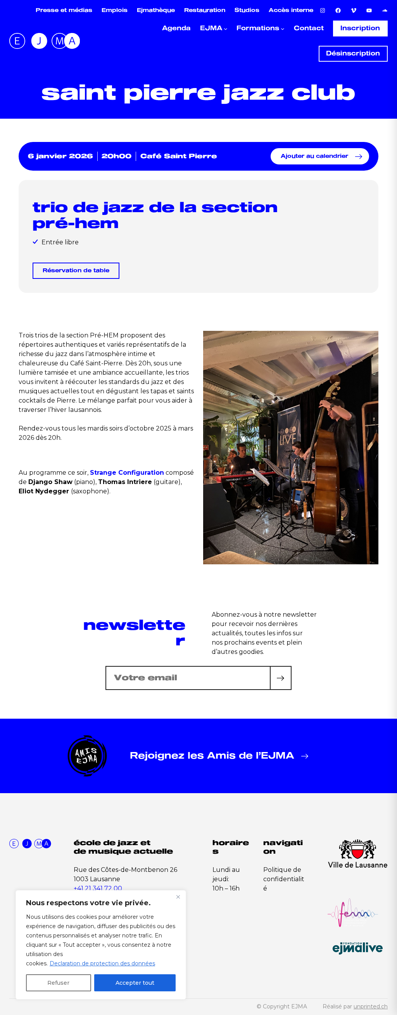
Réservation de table (76, 270)
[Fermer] (178, 896)
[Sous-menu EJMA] (226, 29)
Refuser (58, 982)
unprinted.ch (371, 1006)
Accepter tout (135, 982)
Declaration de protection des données (102, 963)
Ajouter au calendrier (314, 156)
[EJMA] (44, 41)
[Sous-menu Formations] (283, 29)
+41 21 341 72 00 (98, 888)
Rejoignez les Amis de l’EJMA (212, 756)
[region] (101, 944)
